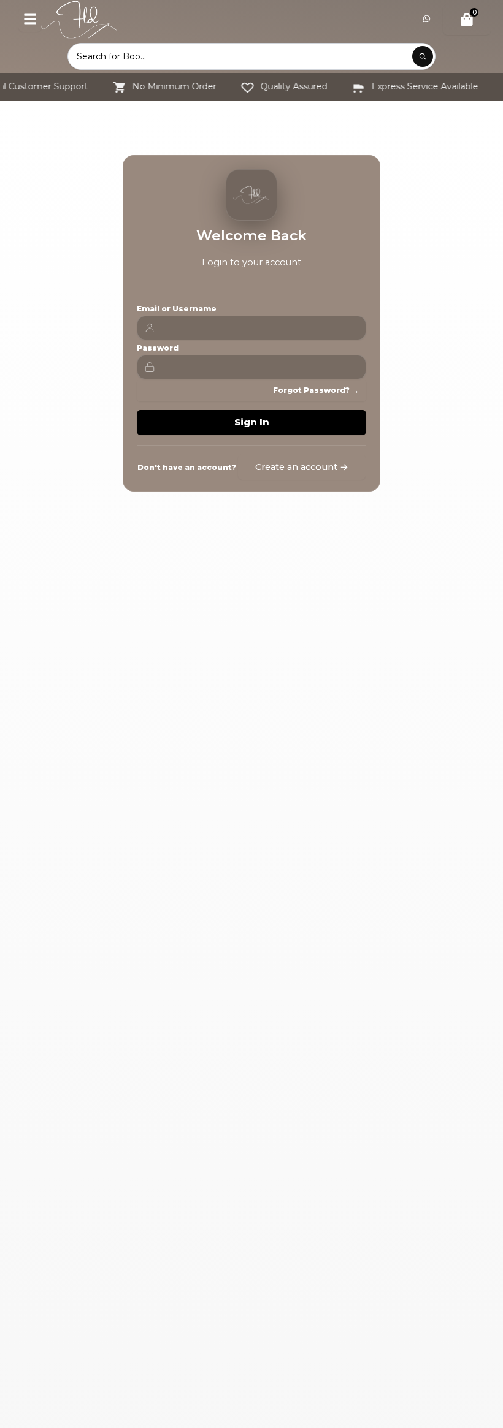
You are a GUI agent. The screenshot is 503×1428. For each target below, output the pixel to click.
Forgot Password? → (316, 390)
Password (158, 347)
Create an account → (301, 467)
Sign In (251, 422)
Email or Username (177, 308)
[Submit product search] (422, 56)
